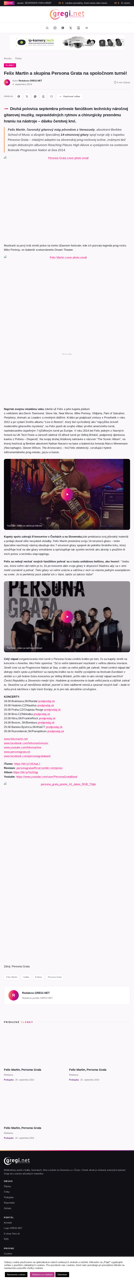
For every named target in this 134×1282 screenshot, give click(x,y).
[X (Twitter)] (70, 28)
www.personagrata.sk (17, 751)
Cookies (8, 1253)
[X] (27, 96)
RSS (6, 1239)
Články (18, 58)
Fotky (7, 1191)
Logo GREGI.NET (13, 1228)
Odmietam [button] (62, 1274)
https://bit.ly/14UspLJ (27, 763)
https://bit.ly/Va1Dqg (25, 772)
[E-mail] (51, 96)
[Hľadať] (47, 28)
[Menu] (86, 27)
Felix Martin (11, 977)
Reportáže (9, 1202)
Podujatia (9, 1197)
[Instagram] (55, 28)
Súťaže (7, 1208)
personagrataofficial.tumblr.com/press (40, 768)
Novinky (8, 58)
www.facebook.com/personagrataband (27, 756)
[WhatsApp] (35, 96)
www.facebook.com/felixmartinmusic (26, 743)
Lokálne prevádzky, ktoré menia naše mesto (68, 3)
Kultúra (38, 977)
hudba (26, 977)
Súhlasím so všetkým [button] (42, 1274)
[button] (67, 494)
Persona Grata (55, 977)
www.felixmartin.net (16, 738)
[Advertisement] (67, 379)
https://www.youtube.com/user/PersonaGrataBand (46, 776)
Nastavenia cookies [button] (16, 1274)
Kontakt (8, 1222)
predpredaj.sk (46, 701)
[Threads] (78, 28)
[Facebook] (63, 28)
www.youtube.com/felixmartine (22, 747)
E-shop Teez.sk (12, 1233)
